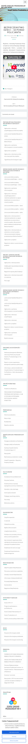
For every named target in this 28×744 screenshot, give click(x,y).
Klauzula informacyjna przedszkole (13, 636)
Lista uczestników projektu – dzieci (13, 205)
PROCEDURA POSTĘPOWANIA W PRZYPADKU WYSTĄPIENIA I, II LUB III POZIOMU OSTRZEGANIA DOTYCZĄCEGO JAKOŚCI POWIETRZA (13, 396)
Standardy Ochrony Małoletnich (12, 477)
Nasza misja (7, 418)
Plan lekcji (7, 499)
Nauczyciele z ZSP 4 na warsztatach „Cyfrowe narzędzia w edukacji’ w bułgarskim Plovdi (13, 680)
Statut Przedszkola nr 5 (10, 615)
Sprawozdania (8, 585)
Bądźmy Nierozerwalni (10, 527)
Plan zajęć (7, 280)
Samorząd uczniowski (10, 492)
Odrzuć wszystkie (14, 740)
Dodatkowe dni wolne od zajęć (12, 548)
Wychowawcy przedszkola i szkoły (13, 457)
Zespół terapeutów (9, 517)
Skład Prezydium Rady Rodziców (12, 567)
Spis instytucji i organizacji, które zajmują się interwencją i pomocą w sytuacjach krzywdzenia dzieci (13, 542)
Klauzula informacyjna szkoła (12, 633)
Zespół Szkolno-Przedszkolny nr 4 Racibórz (13, 6)
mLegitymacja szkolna (10, 531)
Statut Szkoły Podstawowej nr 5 (12, 611)
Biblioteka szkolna (9, 503)
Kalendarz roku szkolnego (11, 489)
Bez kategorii (8, 88)
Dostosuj (14, 736)
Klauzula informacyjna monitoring (13, 640)
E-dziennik (7, 521)
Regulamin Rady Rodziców (11, 588)
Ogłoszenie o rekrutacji (10, 320)
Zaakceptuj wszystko (14, 732)
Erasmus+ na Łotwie (9, 675)
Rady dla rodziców (9, 425)
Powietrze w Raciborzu (10, 388)
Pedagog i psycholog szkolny (12, 496)
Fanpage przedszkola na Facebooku (13, 441)
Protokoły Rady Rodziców (11, 581)
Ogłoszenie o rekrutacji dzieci (12, 262)
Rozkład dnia (7, 421)
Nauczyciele (7, 453)
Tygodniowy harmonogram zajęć (13, 159)
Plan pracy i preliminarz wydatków (13, 571)
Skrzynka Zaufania (9, 480)
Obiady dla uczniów (9, 524)
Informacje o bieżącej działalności (13, 578)
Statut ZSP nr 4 (8, 602)
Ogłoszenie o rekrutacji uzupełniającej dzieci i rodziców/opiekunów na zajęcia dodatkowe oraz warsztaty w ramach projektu (12, 198)
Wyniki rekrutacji (8, 338)
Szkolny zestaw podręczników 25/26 (13, 618)
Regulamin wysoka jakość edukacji (13, 271)
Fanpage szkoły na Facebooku (12, 444)
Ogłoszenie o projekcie (10, 150)
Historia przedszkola (9, 415)
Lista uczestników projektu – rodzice (14, 209)
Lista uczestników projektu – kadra (13, 212)
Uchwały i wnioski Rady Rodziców (13, 574)
